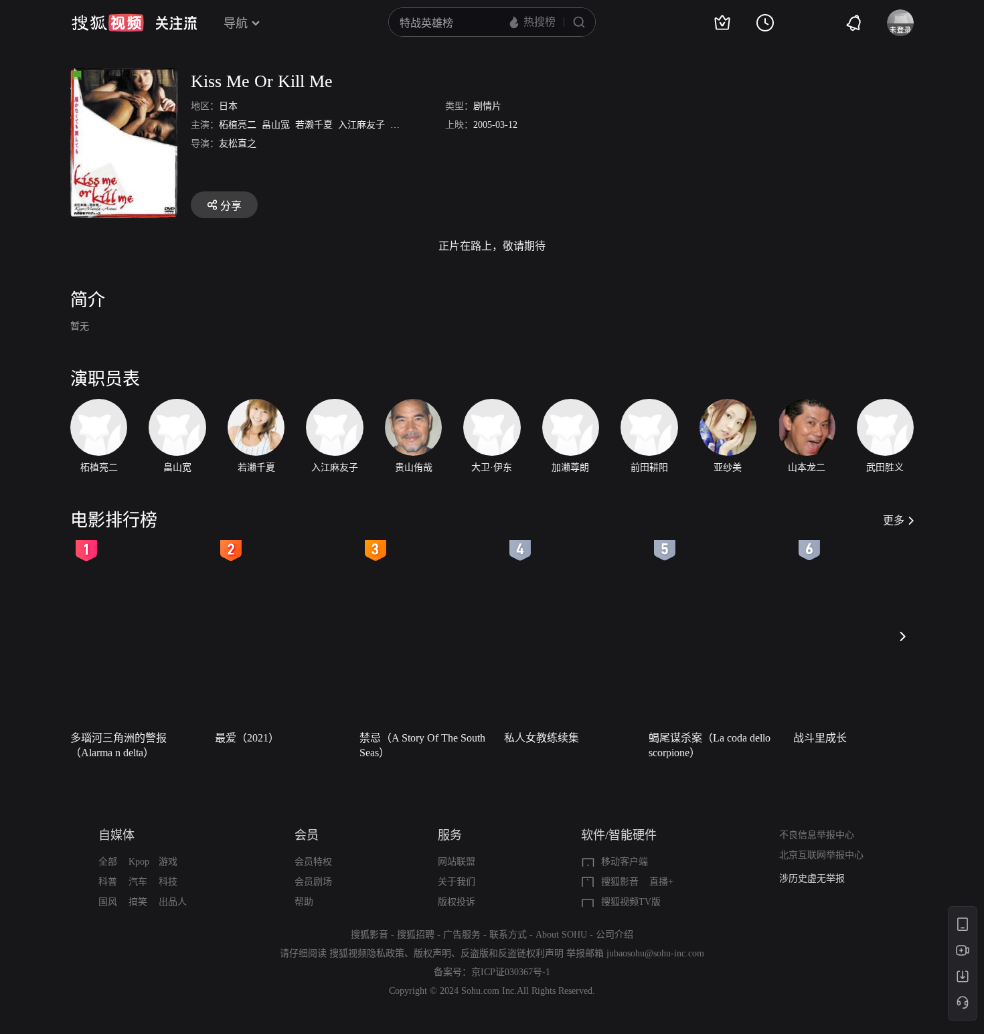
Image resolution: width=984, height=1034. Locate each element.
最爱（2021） (247, 738)
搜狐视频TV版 (631, 902)
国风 (107, 902)
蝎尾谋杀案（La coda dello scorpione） (709, 745)
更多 (893, 520)
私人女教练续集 (541, 738)
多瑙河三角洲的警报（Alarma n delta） (118, 745)
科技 (168, 882)
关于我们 (456, 882)
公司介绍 (614, 935)
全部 (107, 862)
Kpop (139, 862)
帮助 (304, 902)
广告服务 (462, 935)
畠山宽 (276, 125)
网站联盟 (456, 862)
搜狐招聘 (415, 935)
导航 (236, 23)
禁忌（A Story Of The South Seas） (422, 745)
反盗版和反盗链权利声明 (512, 953)
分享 (231, 205)
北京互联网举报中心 (821, 855)
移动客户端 (624, 862)
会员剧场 (313, 882)
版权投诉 (456, 902)
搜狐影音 (620, 882)
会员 (307, 835)
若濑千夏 (314, 125)
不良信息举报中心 (816, 835)
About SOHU (561, 935)
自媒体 (116, 835)
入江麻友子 (361, 125)
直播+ (661, 882)
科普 (107, 882)
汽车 (138, 882)
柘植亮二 (237, 125)
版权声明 (432, 953)
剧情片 (487, 106)
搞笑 (138, 902)
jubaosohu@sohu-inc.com (655, 953)
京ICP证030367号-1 (510, 972)
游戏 (168, 862)
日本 (228, 106)
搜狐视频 (107, 23)
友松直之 (237, 144)
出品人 (173, 902)
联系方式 (508, 935)
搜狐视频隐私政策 (366, 953)
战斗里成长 (820, 738)
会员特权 (313, 862)
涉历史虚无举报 (812, 878)
